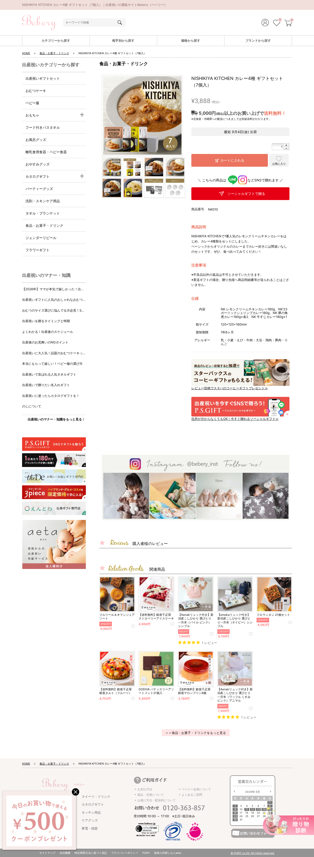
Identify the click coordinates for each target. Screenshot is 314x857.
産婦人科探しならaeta (167, 853)
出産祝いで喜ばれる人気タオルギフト (49, 374)
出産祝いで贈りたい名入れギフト (46, 385)
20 (258, 812)
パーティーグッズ (39, 189)
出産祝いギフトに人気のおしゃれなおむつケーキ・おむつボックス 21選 (54, 300)
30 (235, 819)
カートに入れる (232, 160)
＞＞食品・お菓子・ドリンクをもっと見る (195, 733)
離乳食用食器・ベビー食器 (46, 152)
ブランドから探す (258, 40)
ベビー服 (32, 103)
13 (258, 809)
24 (240, 816)
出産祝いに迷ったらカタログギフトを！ (50, 396)
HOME (26, 53)
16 (235, 812)
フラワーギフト (38, 250)
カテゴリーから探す (55, 40)
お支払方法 (144, 789)
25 (246, 816)
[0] (276, 23)
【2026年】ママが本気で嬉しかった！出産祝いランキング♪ (53, 289)
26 (252, 816)
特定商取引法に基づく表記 (91, 853)
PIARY (146, 853)
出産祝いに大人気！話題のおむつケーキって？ (52, 353)
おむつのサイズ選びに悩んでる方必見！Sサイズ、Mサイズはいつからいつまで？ (53, 310)
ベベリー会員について (196, 789)
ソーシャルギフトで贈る (246, 193)
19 (252, 812)
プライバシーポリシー (124, 853)
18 (246, 812)
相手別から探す (123, 40)
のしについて (31, 406)
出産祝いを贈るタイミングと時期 (46, 321)
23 (235, 816)
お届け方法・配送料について (156, 800)
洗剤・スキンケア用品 (43, 201)
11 (247, 809)
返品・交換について (150, 794)
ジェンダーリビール (41, 238)
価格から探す (190, 40)
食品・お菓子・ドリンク (54, 53)
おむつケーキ (36, 90)
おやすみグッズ (38, 164)
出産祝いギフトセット (43, 78)
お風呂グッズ (36, 140)
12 (252, 809)
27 (258, 816)
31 (241, 819)
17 (241, 812)
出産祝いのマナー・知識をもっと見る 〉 (57, 419)
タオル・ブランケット (43, 213)
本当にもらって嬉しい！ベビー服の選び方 (52, 363)
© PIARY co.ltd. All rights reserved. (253, 853)
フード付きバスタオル (43, 127)
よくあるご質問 (192, 794)
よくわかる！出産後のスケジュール (47, 332)
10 (241, 809)
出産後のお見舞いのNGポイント (45, 342)
